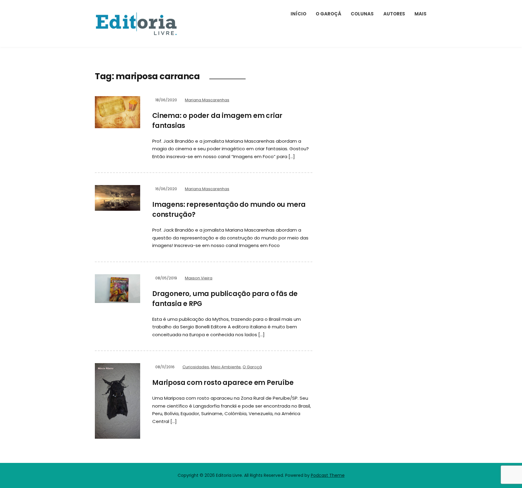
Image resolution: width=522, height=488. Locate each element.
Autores (394, 14)
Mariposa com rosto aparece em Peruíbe (223, 382)
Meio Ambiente (226, 367)
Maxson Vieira (198, 278)
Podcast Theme (328, 475)
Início (298, 14)
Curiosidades (195, 367)
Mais (420, 14)
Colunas (362, 14)
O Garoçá (328, 14)
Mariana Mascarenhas (207, 100)
